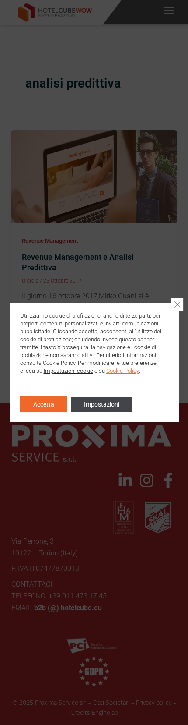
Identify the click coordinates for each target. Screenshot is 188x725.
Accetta (43, 404)
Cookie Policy (122, 371)
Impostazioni (101, 404)
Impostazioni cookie (68, 371)
